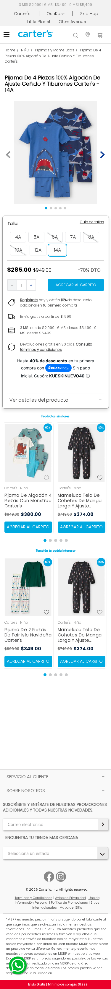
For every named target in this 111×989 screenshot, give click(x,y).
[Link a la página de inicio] (13, 50)
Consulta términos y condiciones (56, 347)
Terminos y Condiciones (33, 897)
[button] (92, 222)
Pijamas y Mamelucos (54, 50)
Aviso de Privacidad (70, 897)
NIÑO (25, 50)
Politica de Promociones (69, 902)
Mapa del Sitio (70, 907)
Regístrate (29, 299)
